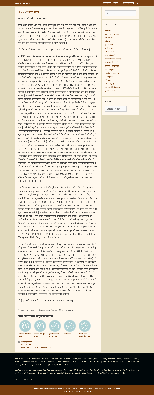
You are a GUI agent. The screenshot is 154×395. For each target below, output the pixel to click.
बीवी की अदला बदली (112, 66)
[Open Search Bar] (137, 3)
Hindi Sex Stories (48, 359)
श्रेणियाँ (115, 3)
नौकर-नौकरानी (110, 55)
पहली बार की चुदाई (111, 62)
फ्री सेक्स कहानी (128, 3)
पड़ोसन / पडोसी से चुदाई (113, 59)
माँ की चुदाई (109, 77)
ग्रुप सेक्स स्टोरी (110, 45)
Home (21, 12)
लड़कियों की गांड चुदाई (112, 87)
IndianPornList (26, 379)
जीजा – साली (109, 52)
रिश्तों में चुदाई (109, 84)
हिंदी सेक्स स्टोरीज (111, 91)
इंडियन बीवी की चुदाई (112, 34)
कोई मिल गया (109, 41)
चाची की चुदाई (109, 48)
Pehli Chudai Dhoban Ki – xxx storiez (36, 348)
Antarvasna (22, 3)
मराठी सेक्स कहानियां (112, 73)
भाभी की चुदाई (110, 70)
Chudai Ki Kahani (70, 359)
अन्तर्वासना (107, 3)
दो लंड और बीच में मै (27, 345)
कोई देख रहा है (110, 38)
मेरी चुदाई (108, 80)
